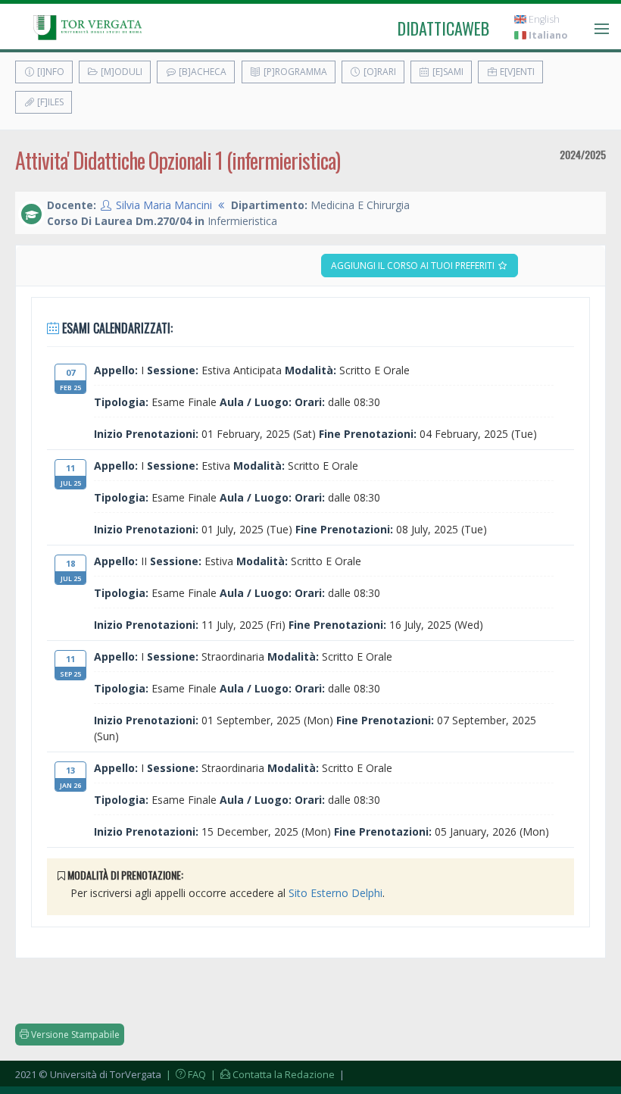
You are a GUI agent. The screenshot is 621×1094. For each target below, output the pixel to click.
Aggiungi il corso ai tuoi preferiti (414, 265)
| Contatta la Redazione (271, 1074)
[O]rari (378, 71)
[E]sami (446, 71)
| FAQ (185, 1074)
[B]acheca (201, 71)
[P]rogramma (294, 71)
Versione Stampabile (74, 1034)
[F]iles (49, 101)
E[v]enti (516, 71)
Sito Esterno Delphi (335, 893)
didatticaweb (443, 28)
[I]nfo (49, 71)
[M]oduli (120, 71)
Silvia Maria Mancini (164, 205)
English (543, 19)
